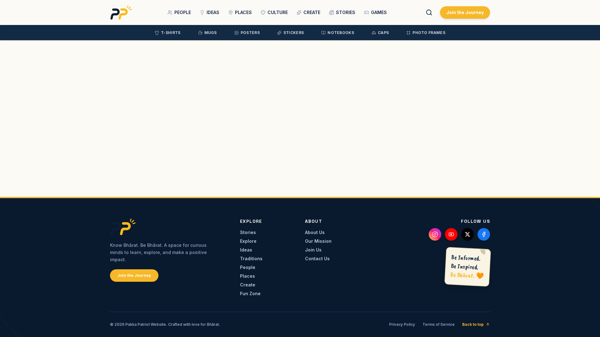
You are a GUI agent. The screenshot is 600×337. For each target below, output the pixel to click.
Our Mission (318, 241)
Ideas (246, 249)
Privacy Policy (402, 324)
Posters (250, 32)
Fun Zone (250, 293)
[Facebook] (484, 234)
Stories (248, 232)
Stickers (293, 32)
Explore (248, 241)
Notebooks (341, 32)
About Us (315, 232)
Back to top (473, 324)
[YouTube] (451, 234)
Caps (383, 32)
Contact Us (317, 258)
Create (247, 284)
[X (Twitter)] (467, 234)
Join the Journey (465, 12)
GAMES (379, 12)
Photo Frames (428, 32)
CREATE (311, 12)
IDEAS (213, 12)
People (247, 267)
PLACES (243, 12)
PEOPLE (182, 12)
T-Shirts (170, 32)
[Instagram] (435, 234)
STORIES (345, 12)
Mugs (210, 32)
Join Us (313, 249)
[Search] (429, 12)
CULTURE (278, 12)
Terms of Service (438, 324)
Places (247, 276)
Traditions (251, 258)
